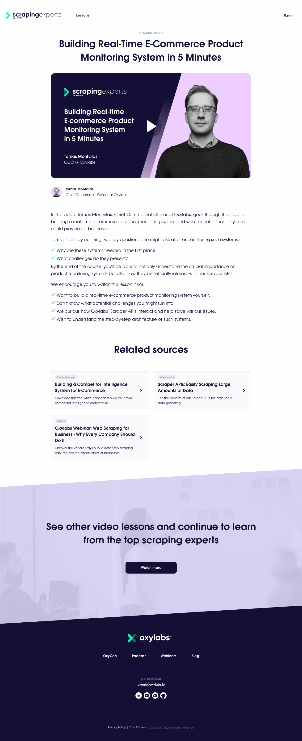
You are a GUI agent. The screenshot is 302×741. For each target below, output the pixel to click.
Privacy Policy (117, 727)
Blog (195, 656)
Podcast (139, 656)
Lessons (82, 15)
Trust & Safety (138, 727)
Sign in (288, 15)
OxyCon (110, 656)
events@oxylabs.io (151, 685)
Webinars (168, 656)
